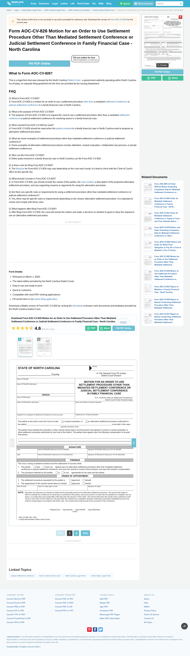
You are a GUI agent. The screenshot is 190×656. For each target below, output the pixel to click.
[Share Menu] (184, 626)
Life (73, 3)
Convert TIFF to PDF (16, 614)
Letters (64, 3)
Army (33, 3)
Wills (101, 3)
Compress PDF (106, 610)
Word (107, 328)
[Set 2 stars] (18, 328)
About (146, 599)
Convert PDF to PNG (64, 603)
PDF (93, 328)
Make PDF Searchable (110, 618)
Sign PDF (104, 607)
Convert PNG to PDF (16, 607)
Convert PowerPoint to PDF (19, 618)
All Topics (148, 622)
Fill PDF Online (39, 63)
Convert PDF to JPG (64, 599)
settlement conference (116, 102)
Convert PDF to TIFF (64, 610)
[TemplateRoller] (15, 3)
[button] (133, 443)
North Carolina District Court (49, 576)
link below (77, 306)
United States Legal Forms (101, 576)
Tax (94, 3)
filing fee (20, 168)
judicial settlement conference (23, 105)
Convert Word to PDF (16, 599)
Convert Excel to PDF (16, 603)
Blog (108, 3)
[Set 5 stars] (31, 328)
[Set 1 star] (13, 328)
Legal (55, 3)
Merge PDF (105, 603)
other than (88, 102)
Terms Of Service (151, 614)
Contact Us (149, 618)
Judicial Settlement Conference (22, 576)
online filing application (45, 299)
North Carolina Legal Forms (75, 576)
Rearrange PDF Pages (110, 614)
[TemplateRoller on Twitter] (100, 629)
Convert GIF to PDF (15, 610)
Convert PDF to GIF (64, 607)
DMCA (147, 607)
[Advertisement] (73, 243)
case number (87, 182)
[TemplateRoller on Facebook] (95, 629)
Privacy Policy (150, 610)
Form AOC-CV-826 (118, 19)
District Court (74, 80)
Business (44, 3)
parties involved (64, 128)
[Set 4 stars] (27, 328)
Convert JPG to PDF (16, 622)
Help (146, 603)
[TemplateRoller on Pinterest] (89, 629)
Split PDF (104, 599)
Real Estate (83, 3)
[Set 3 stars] (22, 328)
